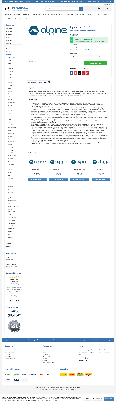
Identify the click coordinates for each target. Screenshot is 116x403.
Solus (9, 195)
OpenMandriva (11, 156)
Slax (8, 189)
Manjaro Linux (11, 141)
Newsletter (45, 358)
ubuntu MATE (11, 223)
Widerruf (8, 262)
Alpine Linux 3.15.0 (79, 169)
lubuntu (9, 136)
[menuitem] (106, 4)
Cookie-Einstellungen (12, 264)
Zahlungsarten (9, 352)
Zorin (9, 240)
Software (9, 54)
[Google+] (75, 73)
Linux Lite (10, 130)
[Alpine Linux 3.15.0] (79, 162)
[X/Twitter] (79, 73)
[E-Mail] (87, 73)
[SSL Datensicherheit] (14, 326)
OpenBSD (10, 150)
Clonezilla (10, 77)
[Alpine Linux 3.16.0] (58, 162)
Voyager (9, 231)
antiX (9, 63)
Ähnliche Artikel (32, 153)
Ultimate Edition (12, 212)
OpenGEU (10, 153)
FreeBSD (9, 105)
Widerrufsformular (10, 356)
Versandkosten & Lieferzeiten (13, 350)
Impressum (45, 354)
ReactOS (9, 181)
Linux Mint (10, 133)
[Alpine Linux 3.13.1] (101, 162)
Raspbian (10, 178)
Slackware (10, 186)
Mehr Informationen (51, 400)
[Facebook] (71, 73)
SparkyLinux (11, 198)
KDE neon (10, 119)
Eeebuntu (10, 91)
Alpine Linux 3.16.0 (58, 169)
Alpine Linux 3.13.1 (100, 169)
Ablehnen (87, 399)
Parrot (9, 161)
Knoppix (9, 122)
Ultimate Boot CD (12, 228)
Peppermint (10, 167)
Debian (9, 83)
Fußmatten (9, 49)
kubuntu (10, 125)
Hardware (9, 40)
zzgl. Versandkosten (80, 47)
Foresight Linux (11, 102)
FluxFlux (9, 99)
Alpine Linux (11, 57)
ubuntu (9, 214)
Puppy (9, 172)
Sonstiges (9, 246)
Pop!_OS (9, 170)
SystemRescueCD (12, 200)
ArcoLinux (10, 71)
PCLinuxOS (10, 164)
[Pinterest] (83, 73)
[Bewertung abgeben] (89, 32)
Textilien (8, 243)
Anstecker (9, 31)
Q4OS (9, 175)
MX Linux (10, 147)
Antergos (10, 60)
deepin (9, 85)
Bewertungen (44, 82)
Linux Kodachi (11, 127)
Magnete (8, 43)
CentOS (9, 74)
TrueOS (9, 209)
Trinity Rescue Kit (12, 206)
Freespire (10, 108)
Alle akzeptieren (97, 399)
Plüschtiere (9, 52)
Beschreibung (32, 82)
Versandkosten (61, 387)
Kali (8, 116)
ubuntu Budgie (11, 217)
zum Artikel (13, 300)
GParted (9, 113)
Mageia (9, 139)
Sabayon (10, 184)
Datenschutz (9, 259)
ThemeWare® (72, 389)
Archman (10, 68)
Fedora (9, 97)
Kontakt (44, 352)
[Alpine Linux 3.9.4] (37, 162)
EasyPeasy (10, 88)
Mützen (8, 46)
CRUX (9, 80)
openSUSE (10, 158)
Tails (8, 203)
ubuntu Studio (11, 226)
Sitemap (44, 360)
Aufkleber (9, 34)
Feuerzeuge (9, 37)
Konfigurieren (109, 399)
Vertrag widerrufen (11, 266)
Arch (8, 66)
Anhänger (9, 28)
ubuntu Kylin (11, 220)
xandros (9, 234)
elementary (10, 94)
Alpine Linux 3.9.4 (37, 169)
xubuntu (10, 237)
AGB (7, 257)
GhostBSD (10, 111)
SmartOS (10, 192)
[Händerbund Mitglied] (14, 313)
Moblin (9, 144)
